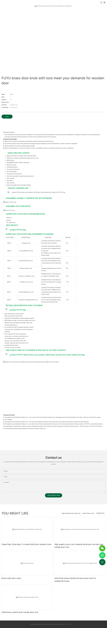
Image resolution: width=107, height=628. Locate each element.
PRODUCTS (100, 513)
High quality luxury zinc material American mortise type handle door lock (78, 545)
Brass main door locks (11, 578)
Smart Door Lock (88, 513)
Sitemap (74, 624)
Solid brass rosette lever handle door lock (20, 612)
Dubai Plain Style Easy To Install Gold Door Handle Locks (26, 544)
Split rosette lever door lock (71, 513)
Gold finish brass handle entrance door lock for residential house (75, 579)
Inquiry (7, 116)
